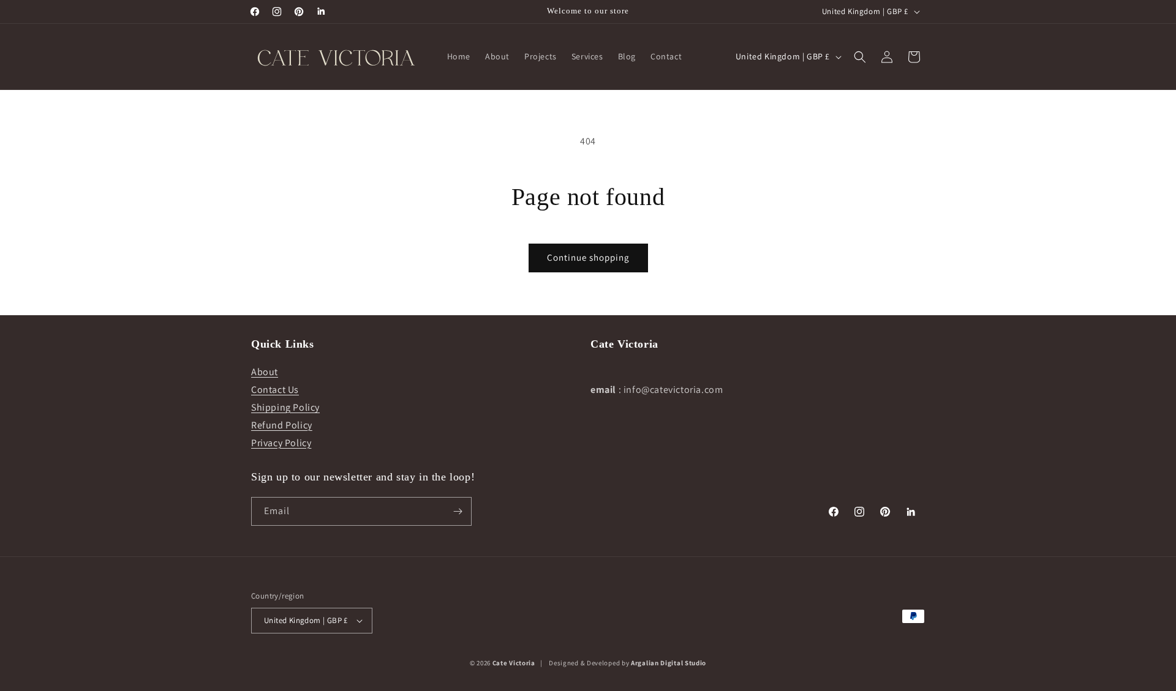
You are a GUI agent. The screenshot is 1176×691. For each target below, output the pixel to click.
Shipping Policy (285, 407)
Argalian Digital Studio (668, 663)
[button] (859, 56)
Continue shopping (588, 257)
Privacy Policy (281, 442)
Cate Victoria (513, 663)
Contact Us (275, 389)
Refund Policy (281, 425)
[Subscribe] (457, 511)
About (264, 371)
